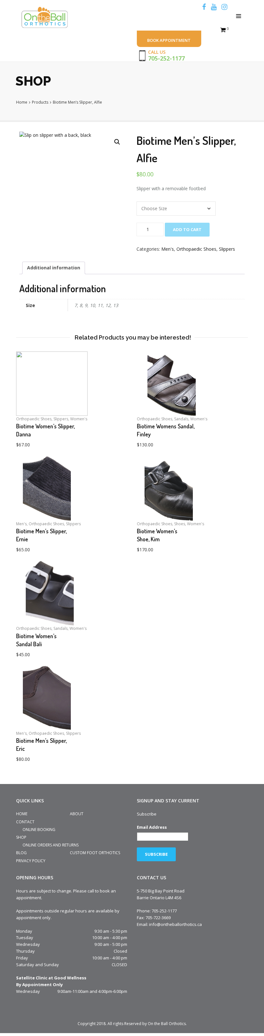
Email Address (152, 827)
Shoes (179, 524)
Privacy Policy (30, 860)
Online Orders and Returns (51, 845)
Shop (21, 837)
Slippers (227, 249)
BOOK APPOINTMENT (169, 40)
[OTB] (46, 17)
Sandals (181, 419)
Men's (167, 249)
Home (21, 814)
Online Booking (39, 829)
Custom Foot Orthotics (95, 852)
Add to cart (187, 229)
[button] (117, 142)
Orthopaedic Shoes (196, 249)
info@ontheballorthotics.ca (175, 924)
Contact (25, 822)
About (76, 814)
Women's (78, 419)
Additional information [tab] (53, 268)
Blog (21, 852)
